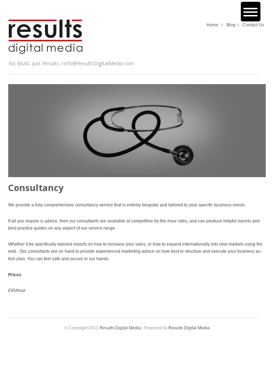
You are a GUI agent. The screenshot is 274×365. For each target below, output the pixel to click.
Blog (233, 24)
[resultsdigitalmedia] (45, 38)
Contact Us (253, 24)
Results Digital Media (120, 327)
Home (215, 24)
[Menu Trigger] (250, 11)
